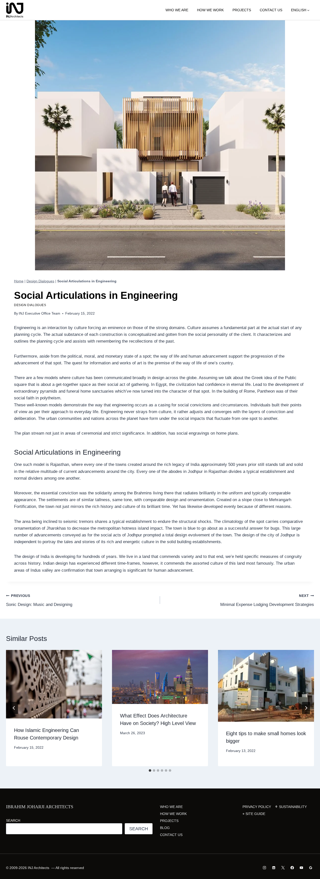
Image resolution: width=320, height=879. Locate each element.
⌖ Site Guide (253, 814)
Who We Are (177, 10)
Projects (241, 10)
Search (13, 820)
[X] (283, 867)
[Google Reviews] (310, 867)
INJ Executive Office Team (39, 313)
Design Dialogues (40, 281)
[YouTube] (301, 867)
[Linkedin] (273, 867)
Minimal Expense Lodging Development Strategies (267, 600)
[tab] (150, 770)
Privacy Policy (256, 807)
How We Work (210, 10)
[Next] (306, 708)
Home (19, 281)
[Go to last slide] (14, 708)
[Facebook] (292, 867)
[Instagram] (264, 867)
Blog (165, 828)
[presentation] (54, 684)
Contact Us (271, 10)
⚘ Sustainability (291, 807)
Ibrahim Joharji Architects (39, 806)
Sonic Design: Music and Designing (39, 600)
